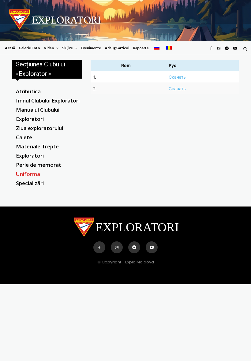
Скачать (177, 77)
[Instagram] (219, 49)
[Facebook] (211, 49)
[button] (245, 49)
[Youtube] (235, 49)
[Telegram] (227, 49)
